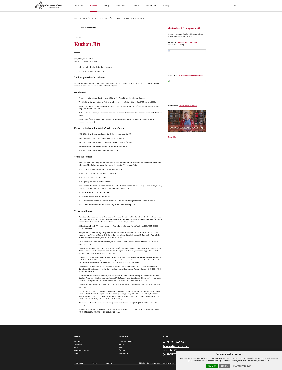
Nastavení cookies (168, 363)
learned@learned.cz (176, 346)
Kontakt (166, 336)
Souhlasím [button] (212, 366)
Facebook (79, 363)
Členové (93, 6)
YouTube (109, 363)
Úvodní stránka (79, 18)
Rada (120, 347)
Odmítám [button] (224, 366)
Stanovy (122, 344)
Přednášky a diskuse (81, 350)
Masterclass (120, 6)
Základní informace (125, 341)
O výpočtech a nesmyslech (188, 42)
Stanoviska (78, 344)
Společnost (79, 6)
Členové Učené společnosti (97, 18)
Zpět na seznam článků (87, 28)
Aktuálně (77, 341)
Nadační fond (151, 6)
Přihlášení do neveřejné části (149, 363)
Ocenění (136, 6)
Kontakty (166, 6)
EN (235, 6)
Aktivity (106, 6)
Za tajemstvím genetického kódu (190, 75)
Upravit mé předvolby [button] (242, 366)
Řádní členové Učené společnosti (122, 18)
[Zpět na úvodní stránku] (49, 5)
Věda (76, 347)
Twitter (95, 363)
